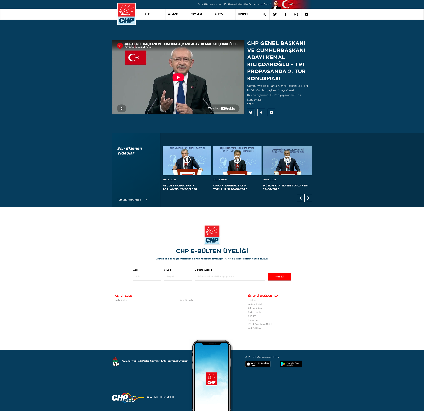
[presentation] (300, 198)
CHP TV (219, 14)
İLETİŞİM (243, 14)
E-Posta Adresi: (203, 270)
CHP (147, 14)
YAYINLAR (197, 14)
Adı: (135, 270)
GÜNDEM (173, 14)
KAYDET (279, 277)
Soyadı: (168, 270)
